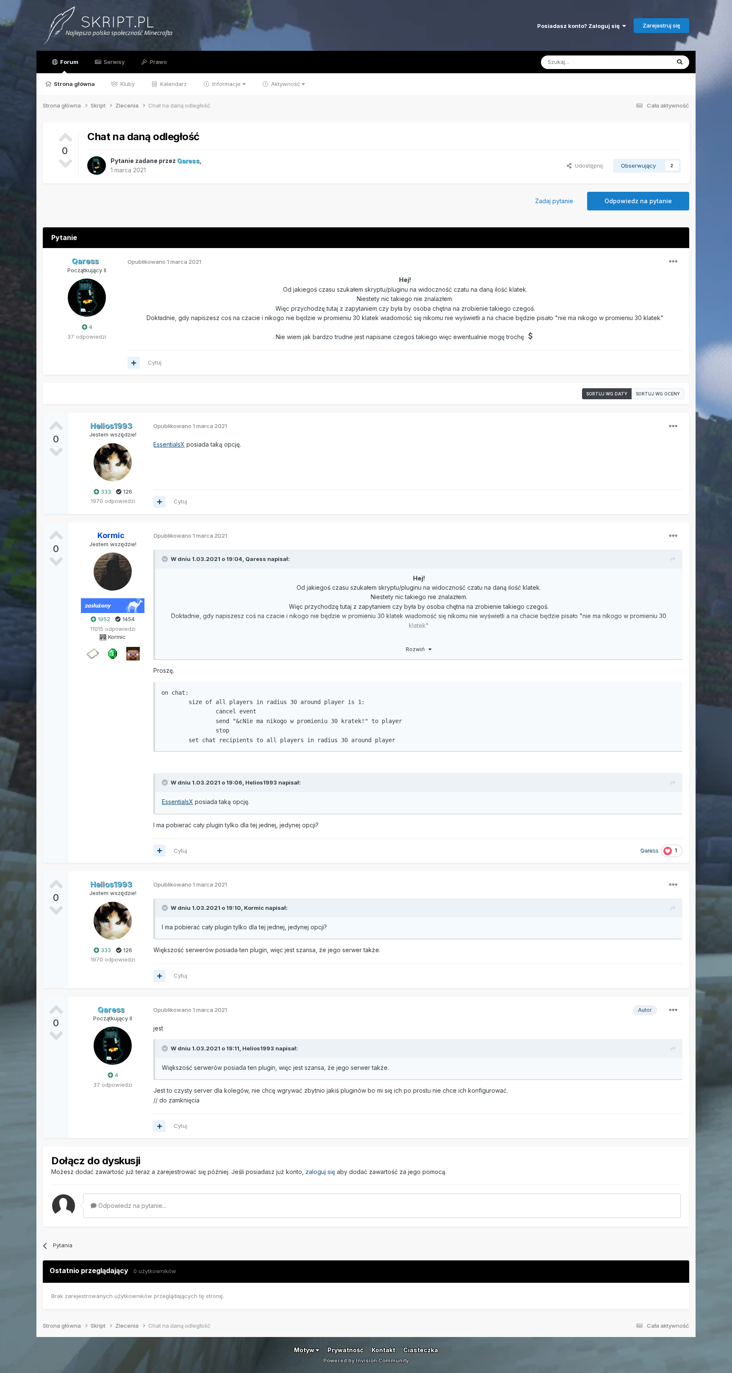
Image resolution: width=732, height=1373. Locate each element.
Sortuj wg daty (606, 393)
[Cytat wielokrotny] (134, 363)
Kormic (254, 907)
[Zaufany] (133, 653)
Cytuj (154, 362)
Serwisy (113, 61)
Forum (68, 61)
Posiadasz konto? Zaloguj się (579, 25)
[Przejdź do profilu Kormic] (113, 572)
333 (105, 491)
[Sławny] (112, 653)
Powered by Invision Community (366, 1360)
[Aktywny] (92, 653)
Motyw (305, 1350)
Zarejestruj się (661, 25)
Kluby (127, 83)
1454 (128, 619)
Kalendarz (172, 83)
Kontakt (383, 1350)
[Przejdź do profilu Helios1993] (113, 462)
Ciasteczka (420, 1350)
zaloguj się (320, 1171)
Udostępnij (587, 165)
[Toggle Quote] (165, 558)
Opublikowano (164, 261)
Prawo (157, 61)
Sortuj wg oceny (658, 393)
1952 (103, 619)
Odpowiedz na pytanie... (131, 1205)
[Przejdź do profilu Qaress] (96, 165)
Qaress (255, 558)
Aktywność (285, 83)
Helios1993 (261, 782)
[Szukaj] (679, 62)
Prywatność (345, 1350)
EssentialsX (169, 444)
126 (127, 491)
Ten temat (645, 62)
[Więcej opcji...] (673, 262)
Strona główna (74, 83)
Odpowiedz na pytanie (638, 200)
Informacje (226, 83)
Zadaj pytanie (554, 200)
